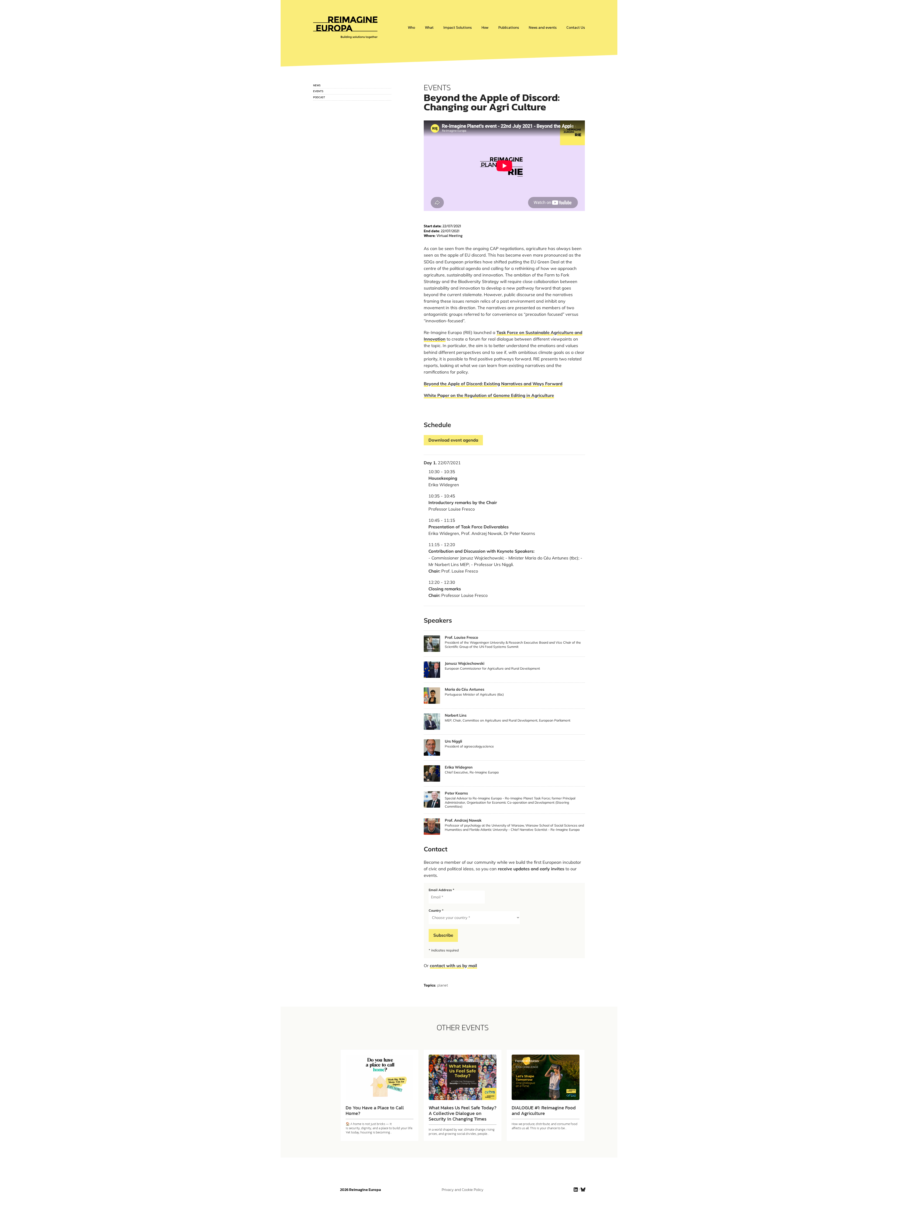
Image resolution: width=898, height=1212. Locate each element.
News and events (543, 27)
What (429, 27)
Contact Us (575, 27)
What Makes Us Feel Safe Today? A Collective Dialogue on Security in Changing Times (462, 1113)
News (317, 85)
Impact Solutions (457, 27)
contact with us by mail (453, 965)
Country (436, 910)
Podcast (319, 97)
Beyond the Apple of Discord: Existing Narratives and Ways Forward (493, 383)
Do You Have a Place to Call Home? (375, 1110)
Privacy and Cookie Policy (462, 1189)
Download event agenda (453, 440)
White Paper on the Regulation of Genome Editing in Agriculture (489, 395)
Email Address (441, 890)
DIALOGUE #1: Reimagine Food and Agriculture (544, 1110)
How (485, 27)
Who (411, 27)
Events (318, 91)
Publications (508, 27)
